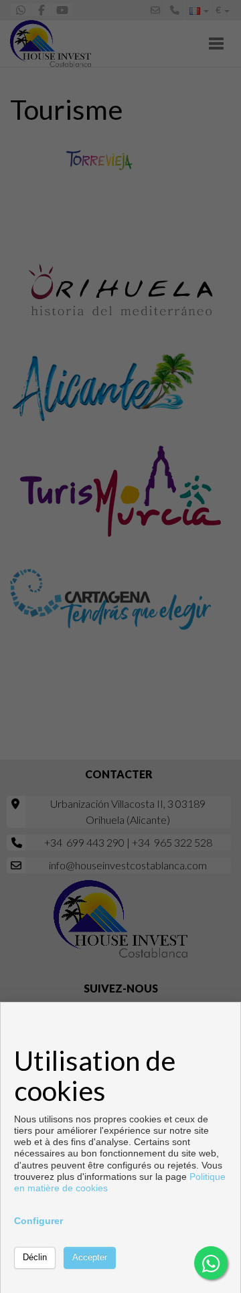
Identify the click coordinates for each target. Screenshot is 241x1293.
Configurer (38, 1220)
